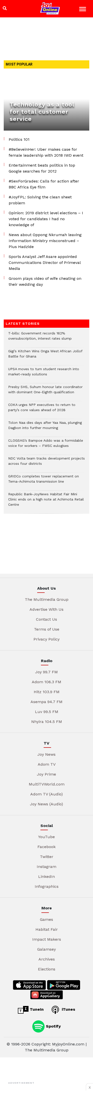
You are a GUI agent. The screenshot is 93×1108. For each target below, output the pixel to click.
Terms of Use (46, 629)
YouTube (46, 836)
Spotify (53, 1026)
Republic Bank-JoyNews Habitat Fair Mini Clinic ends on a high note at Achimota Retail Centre (46, 502)
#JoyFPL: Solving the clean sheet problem (40, 200)
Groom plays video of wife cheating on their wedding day (45, 281)
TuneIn (36, 1009)
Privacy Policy (46, 639)
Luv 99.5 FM (46, 711)
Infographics (47, 886)
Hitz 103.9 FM (47, 691)
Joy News (46, 754)
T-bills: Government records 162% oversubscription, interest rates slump (40, 338)
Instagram (46, 866)
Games (46, 919)
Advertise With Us (46, 609)
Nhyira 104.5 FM (46, 721)
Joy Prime (46, 774)
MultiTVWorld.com (46, 784)
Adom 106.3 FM (46, 681)
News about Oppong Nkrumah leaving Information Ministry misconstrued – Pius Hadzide (45, 240)
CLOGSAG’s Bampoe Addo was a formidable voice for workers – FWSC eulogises (45, 445)
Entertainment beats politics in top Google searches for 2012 (42, 168)
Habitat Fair (46, 929)
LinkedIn (46, 876)
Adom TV (47, 764)
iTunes (68, 1009)
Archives (46, 959)
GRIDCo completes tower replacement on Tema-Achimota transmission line (43, 481)
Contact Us (46, 619)
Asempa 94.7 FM (46, 701)
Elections (46, 969)
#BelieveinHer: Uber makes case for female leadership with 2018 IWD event (46, 152)
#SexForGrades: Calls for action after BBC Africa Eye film (44, 184)
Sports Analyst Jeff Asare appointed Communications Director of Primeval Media (45, 262)
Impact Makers (46, 939)
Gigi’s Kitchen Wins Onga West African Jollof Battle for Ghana (45, 356)
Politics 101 (19, 139)
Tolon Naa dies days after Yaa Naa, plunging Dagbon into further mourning (45, 428)
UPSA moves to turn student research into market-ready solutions (43, 374)
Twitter (46, 856)
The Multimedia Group (46, 599)
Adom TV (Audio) (46, 794)
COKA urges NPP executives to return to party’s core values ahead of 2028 (41, 410)
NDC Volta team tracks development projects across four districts (46, 463)
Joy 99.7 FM (46, 672)
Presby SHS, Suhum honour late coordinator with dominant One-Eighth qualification (45, 392)
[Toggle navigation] (83, 10)
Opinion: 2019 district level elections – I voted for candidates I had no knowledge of (46, 219)
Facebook (46, 846)
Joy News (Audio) (46, 804)
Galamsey (46, 949)
